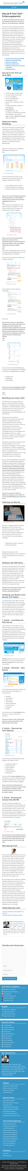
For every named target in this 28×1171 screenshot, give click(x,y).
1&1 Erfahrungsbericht (9, 1128)
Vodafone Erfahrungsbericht (10, 1134)
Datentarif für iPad (7, 1092)
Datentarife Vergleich (7, 1075)
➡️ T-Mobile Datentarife (8, 1027)
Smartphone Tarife (7, 1105)
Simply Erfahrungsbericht (9, 1124)
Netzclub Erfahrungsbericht (10, 1137)
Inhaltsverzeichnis (7, 1155)
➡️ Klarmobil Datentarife (8, 1034)
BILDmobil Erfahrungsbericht (10, 1139)
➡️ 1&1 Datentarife (6, 1025)
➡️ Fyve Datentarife (7, 1044)
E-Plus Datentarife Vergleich (10, 1113)
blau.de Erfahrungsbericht (9, 1141)
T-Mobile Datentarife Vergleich (10, 1107)
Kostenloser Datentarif (8, 1090)
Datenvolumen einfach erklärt (10, 1086)
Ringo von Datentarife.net (16, 922)
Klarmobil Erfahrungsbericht (10, 1132)
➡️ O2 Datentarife (6, 1032)
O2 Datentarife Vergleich (9, 1111)
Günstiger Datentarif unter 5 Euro (11, 1115)
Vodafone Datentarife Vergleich (11, 1109)
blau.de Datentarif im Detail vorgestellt (12, 915)
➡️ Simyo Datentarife (7, 1040)
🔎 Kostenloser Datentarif (8, 1012)
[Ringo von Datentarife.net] (6, 928)
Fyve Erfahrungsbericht (9, 1145)
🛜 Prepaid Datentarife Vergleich (10, 992)
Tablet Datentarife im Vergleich (10, 1103)
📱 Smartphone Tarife (7, 1000)
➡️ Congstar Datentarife (8, 1042)
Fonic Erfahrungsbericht (9, 1143)
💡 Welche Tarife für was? (8, 1016)
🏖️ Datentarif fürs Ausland (8, 1014)
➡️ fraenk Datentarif (7, 1036)
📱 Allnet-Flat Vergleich (8, 998)
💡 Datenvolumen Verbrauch (9, 1009)
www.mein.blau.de (15, 627)
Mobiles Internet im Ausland (10, 1088)
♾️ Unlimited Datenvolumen (9, 996)
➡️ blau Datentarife (6, 1038)
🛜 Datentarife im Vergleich (9, 989)
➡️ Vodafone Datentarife (8, 1029)
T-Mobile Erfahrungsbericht (10, 1126)
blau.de (15, 401)
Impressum (6, 1153)
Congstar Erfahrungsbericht (10, 1130)
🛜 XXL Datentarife (6, 994)
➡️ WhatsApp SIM (6, 1046)
